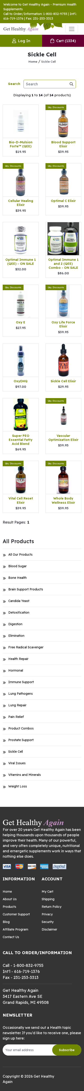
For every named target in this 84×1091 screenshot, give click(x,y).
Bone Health (17, 578)
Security (48, 922)
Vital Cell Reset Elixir (21, 500)
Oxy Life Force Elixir (63, 324)
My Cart (47, 892)
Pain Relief (16, 717)
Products (9, 907)
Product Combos (21, 728)
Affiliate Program (15, 929)
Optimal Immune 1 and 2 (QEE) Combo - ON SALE (63, 264)
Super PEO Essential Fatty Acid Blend (20, 440)
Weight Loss (17, 786)
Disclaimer (49, 929)
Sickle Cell (48, 61)
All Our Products (20, 555)
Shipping (48, 899)
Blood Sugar (17, 566)
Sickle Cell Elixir (63, 381)
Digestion (15, 624)
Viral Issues (17, 763)
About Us (10, 899)
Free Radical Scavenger (25, 647)
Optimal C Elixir (63, 201)
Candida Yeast (18, 601)
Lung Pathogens (20, 694)
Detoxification (18, 612)
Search (14, 84)
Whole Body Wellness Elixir (63, 500)
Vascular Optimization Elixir (63, 438)
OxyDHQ (21, 381)
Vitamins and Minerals (24, 775)
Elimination (16, 636)
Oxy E (20, 322)
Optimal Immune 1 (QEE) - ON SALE (20, 262)
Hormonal (15, 670)
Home (32, 61)
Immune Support (21, 682)
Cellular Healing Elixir (20, 203)
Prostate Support (21, 740)
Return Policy (51, 907)
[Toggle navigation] (71, 29)
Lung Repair (17, 705)
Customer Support (16, 914)
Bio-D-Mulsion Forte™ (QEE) (20, 144)
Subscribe (67, 1050)
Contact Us (11, 937)
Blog (6, 922)
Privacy (47, 914)
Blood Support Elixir (63, 144)
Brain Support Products (25, 589)
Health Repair (18, 659)
